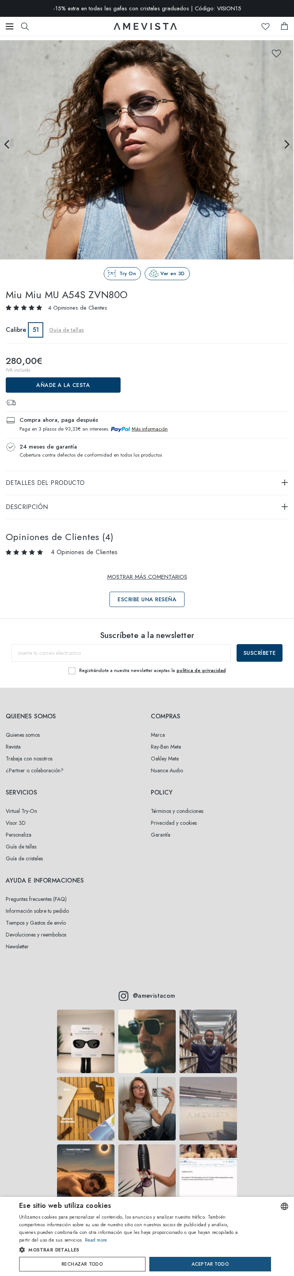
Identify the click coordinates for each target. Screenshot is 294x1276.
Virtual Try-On (21, 811)
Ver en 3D (172, 273)
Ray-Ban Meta (166, 747)
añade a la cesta (63, 385)
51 (36, 329)
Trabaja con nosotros (29, 758)
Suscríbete (259, 653)
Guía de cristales (24, 858)
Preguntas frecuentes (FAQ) (36, 899)
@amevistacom (154, 995)
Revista (13, 747)
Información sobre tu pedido (37, 911)
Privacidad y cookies (174, 823)
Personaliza (18, 835)
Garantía (160, 835)
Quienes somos (23, 735)
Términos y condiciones (177, 811)
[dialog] (147, 1236)
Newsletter (17, 946)
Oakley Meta (165, 758)
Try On (127, 273)
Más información (150, 428)
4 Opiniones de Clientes (77, 307)
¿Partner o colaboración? (35, 770)
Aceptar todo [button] (210, 1264)
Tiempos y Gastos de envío (36, 923)
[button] (132, 1250)
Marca (158, 735)
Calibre (16, 329)
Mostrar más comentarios (147, 577)
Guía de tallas (21, 846)
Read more (96, 1240)
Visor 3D (16, 823)
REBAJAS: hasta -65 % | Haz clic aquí (147, 9)
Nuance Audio (167, 770)
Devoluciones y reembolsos (36, 934)
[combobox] (284, 1206)
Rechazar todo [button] (82, 1264)
